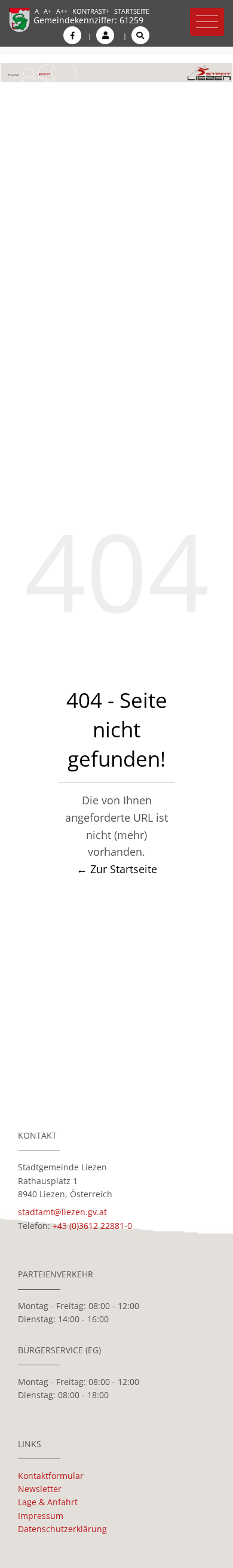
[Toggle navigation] (207, 22)
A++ (62, 11)
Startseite (131, 11)
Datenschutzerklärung (62, 1529)
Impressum (40, 1515)
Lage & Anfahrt (48, 1502)
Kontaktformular (51, 1475)
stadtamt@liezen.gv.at (62, 1212)
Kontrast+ (90, 11)
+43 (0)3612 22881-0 (92, 1225)
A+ (47, 11)
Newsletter (40, 1488)
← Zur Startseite (116, 869)
